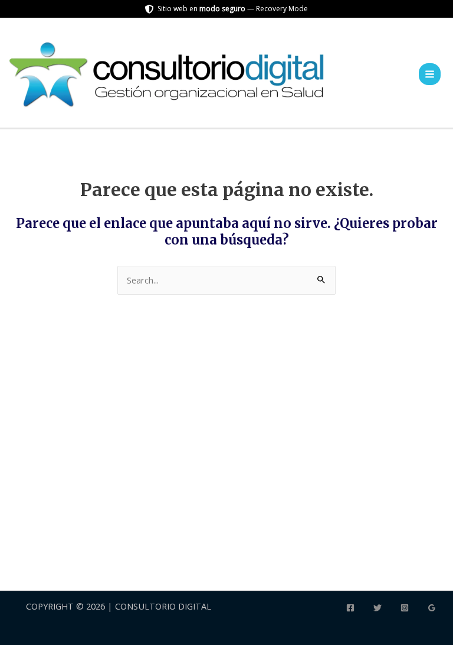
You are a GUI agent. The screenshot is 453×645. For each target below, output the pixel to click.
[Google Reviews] (432, 608)
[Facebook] (350, 608)
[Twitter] (377, 608)
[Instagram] (405, 608)
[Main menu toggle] (430, 74)
